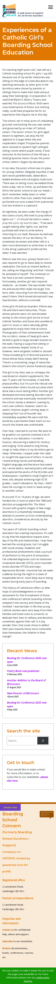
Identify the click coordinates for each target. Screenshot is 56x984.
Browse (6, 948)
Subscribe (7, 941)
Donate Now (10, 807)
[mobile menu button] (50, 7)
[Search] (42, 740)
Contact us (8, 929)
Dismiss (28, 981)
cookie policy (42, 977)
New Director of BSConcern (23, 693)
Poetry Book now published (23, 671)
